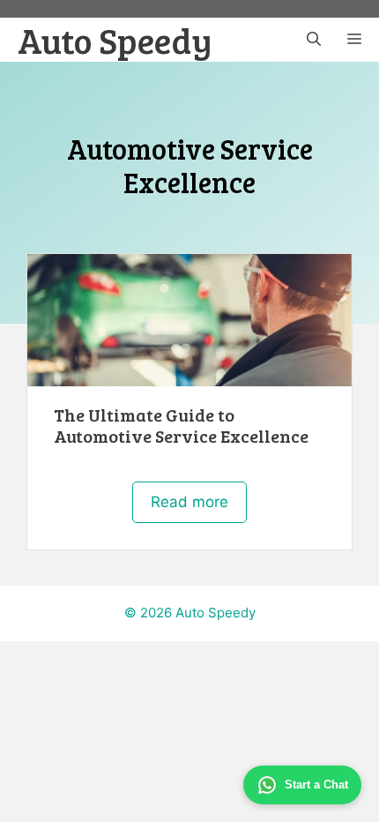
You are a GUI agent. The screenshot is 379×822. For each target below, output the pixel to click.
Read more (189, 502)
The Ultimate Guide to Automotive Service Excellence (181, 425)
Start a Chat (316, 784)
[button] (314, 40)
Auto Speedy (115, 40)
